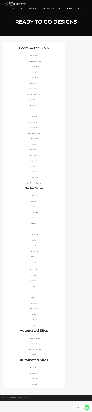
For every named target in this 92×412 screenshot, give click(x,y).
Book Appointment (65, 8)
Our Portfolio (48, 8)
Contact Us (81, 8)
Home (13, 8)
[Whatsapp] (87, 407)
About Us (22, 8)
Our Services (34, 8)
